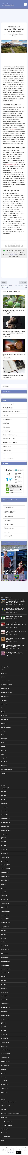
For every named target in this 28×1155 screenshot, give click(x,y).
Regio (2, 742)
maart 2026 (4, 807)
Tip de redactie (7, 450)
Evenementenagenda (8, 404)
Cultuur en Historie (6, 684)
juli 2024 (3, 884)
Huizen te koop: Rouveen (9, 434)
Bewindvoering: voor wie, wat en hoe (14, 355)
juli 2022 (3, 976)
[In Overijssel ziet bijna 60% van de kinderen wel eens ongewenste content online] (3, 609)
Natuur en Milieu (6, 727)
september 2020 (5, 1061)
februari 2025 (5, 857)
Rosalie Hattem (9, 512)
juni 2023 (3, 934)
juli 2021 (3, 1023)
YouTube (5, 415)
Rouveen (21, 653)
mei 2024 (3, 892)
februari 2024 (5, 903)
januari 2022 (4, 999)
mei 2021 (3, 1030)
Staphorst (8, 655)
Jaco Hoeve (7, 520)
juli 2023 (3, 930)
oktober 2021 (5, 1011)
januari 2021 (4, 1046)
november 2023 (5, 915)
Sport (2, 754)
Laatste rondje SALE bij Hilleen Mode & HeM (16, 632)
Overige (14, 36)
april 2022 (4, 988)
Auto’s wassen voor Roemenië (14, 652)
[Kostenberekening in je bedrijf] (14, 366)
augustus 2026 (5, 787)
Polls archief (4, 1133)
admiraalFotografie (10, 511)
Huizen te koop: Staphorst (10, 442)
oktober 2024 (5, 872)
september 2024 (5, 876)
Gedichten (4, 700)
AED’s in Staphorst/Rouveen (8, 1102)
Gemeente (4, 704)
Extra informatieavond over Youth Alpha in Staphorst (15, 646)
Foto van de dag (5, 696)
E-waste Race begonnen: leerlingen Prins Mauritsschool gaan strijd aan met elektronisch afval (16, 601)
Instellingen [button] (11, 1152)
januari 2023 (4, 953)
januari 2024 (4, 907)
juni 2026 (3, 795)
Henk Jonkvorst (9, 516)
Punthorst (4, 738)
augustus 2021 (5, 1019)
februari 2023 (5, 949)
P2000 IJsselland (7, 419)
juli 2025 (3, 838)
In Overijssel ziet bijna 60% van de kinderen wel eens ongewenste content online (15, 609)
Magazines (4, 1117)
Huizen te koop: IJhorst (9, 438)
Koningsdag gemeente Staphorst (10, 1113)
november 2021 (5, 1007)
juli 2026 (3, 791)
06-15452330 (13, 254)
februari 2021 (5, 1042)
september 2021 (5, 1015)
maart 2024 (4, 899)
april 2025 (4, 849)
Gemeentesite (7, 446)
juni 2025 (3, 841)
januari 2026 (4, 814)
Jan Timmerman (9, 524)
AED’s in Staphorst (8, 431)
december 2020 (5, 1050)
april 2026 (4, 803)
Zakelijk (3, 773)
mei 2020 (3, 1077)
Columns (3, 677)
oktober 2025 (5, 826)
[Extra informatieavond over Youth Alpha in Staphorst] (3, 646)
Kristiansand (12, 129)
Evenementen (20, 604)
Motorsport (4, 719)
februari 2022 (5, 996)
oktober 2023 (5, 919)
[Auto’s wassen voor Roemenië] (3, 653)
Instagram (6, 423)
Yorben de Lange (9, 528)
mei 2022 (3, 984)
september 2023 (5, 922)
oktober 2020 (5, 1057)
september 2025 (5, 830)
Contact (3, 1109)
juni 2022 (3, 980)
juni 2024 (3, 888)
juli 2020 (3, 1069)
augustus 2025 (5, 834)
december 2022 (5, 957)
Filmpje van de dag (6, 692)
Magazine (4, 715)
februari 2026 (5, 811)
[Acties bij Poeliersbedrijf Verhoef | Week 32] (3, 639)
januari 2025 (4, 861)
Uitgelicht (4, 762)
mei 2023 (3, 938)
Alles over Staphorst (8, 458)
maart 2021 (4, 1038)
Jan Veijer (7, 532)
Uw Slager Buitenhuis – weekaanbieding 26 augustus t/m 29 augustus (16, 624)
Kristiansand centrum (10, 164)
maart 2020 (4, 1084)
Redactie (13, 34)
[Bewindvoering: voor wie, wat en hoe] (14, 345)
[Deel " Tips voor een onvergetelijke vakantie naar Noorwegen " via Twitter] (9, 245)
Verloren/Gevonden (8, 454)
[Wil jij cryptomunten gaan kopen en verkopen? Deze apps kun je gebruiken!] (14, 322)
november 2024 (5, 868)
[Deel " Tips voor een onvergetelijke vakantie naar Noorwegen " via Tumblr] (15, 245)
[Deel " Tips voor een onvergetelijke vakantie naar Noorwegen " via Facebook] (6, 245)
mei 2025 (3, 845)
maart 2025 (4, 853)
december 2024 (5, 865)
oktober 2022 (5, 965)
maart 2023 (4, 946)
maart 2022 (4, 992)
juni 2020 (3, 1073)
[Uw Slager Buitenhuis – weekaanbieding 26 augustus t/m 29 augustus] (3, 624)
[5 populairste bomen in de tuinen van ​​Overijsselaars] (14, 301)
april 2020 (4, 1081)
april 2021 (4, 1034)
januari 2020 (4, 1092)
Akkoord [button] (19, 1152)
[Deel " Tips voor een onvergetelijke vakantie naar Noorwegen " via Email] (21, 245)
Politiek (3, 735)
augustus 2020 (5, 1065)
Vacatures (4, 765)
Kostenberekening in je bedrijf (13, 375)
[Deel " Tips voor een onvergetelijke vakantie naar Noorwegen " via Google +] (12, 245)
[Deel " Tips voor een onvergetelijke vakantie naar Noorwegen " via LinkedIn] (18, 245)
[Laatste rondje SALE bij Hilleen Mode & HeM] (3, 632)
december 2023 (5, 911)
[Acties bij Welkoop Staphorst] (3, 618)
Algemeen (15, 604)
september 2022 (5, 969)
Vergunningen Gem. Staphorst (11, 411)
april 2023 (4, 942)
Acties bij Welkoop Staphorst (14, 616)
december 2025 (5, 818)
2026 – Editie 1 (8, 1121)
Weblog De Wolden (8, 408)
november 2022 (5, 961)
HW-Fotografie (8, 536)
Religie (3, 746)
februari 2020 (5, 1088)
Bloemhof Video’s (9, 507)
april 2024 (4, 895)
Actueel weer (6, 427)
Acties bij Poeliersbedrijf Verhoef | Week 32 (15, 639)
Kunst (3, 711)
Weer (2, 1140)
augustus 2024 (5, 880)
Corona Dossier (5, 681)
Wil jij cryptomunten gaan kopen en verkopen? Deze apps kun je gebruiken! (14, 333)
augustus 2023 (5, 926)
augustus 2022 (5, 973)
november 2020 (5, 1053)
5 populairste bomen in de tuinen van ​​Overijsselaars (14, 311)
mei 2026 (3, 799)
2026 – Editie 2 (8, 1125)
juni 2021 (3, 1027)
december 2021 (5, 1003)
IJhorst (3, 708)
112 (2, 669)
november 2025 (5, 822)
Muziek (3, 723)
